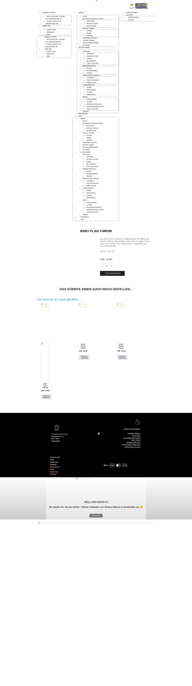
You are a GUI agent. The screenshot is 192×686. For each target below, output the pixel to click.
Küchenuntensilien (94, 104)
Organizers (91, 90)
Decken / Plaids (92, 56)
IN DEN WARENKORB (112, 273)
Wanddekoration (89, 66)
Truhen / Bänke (88, 40)
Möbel (81, 12)
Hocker (89, 35)
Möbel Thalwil (136, 440)
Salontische (91, 26)
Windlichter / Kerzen (91, 75)
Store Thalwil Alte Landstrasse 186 (53, 22)
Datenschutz (54, 462)
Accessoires (84, 47)
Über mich (50, 32)
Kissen (89, 58)
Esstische (90, 21)
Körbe (89, 87)
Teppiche (90, 54)
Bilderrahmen (92, 70)
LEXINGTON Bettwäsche (132, 429)
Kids (80, 116)
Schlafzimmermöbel (91, 43)
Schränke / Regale (90, 38)
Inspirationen (132, 12)
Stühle (89, 31)
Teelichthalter (93, 80)
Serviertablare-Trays (95, 106)
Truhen (89, 92)
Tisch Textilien (92, 63)
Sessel (89, 33)
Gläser (89, 102)
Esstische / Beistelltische (93, 19)
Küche (85, 97)
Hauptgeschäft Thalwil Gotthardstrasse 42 (55, 18)
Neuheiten (83, 114)
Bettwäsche (91, 61)
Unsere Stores (49, 12)
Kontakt (129, 15)
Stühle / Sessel (89, 28)
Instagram (53, 464)
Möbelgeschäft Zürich (133, 442)
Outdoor (86, 45)
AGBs (52, 459)
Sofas (85, 16)
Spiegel (89, 73)
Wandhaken (91, 94)
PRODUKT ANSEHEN (46, 397)
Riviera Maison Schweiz (132, 447)
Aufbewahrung (88, 85)
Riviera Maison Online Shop (131, 444)
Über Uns (46, 26)
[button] (126, 5)
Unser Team (51, 30)
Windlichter (91, 82)
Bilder (89, 68)
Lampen (85, 111)
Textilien (86, 51)
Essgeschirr (92, 99)
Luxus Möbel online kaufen (131, 438)
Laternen (90, 78)
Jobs (48, 34)
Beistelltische (92, 23)
